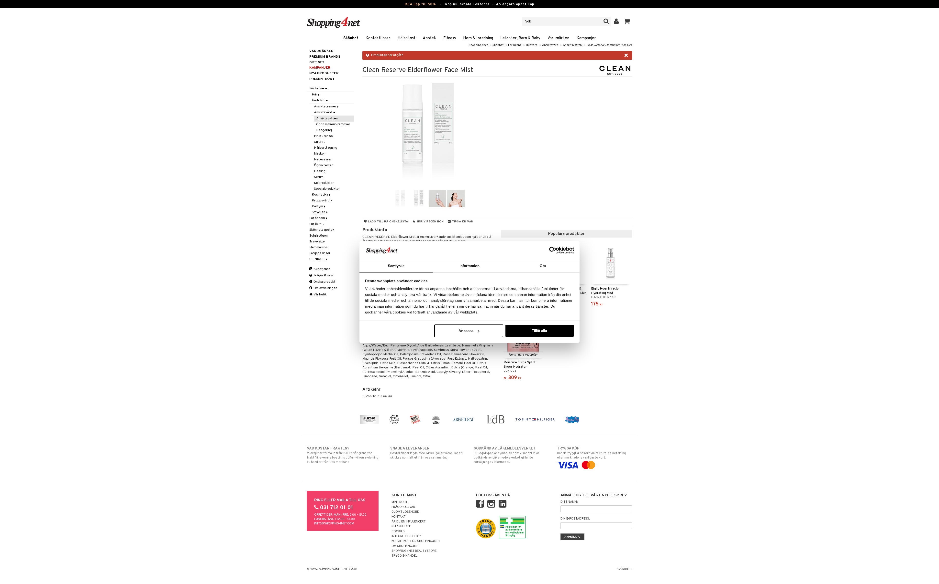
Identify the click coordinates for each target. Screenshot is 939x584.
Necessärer (323, 159)
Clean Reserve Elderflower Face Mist (609, 45)
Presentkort (322, 79)
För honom (317, 218)
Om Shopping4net (405, 546)
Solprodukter (324, 183)
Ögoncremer (323, 165)
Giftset (319, 142)
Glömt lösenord (405, 512)
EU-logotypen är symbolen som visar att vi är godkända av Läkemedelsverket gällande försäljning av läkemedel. (506, 455)
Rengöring (324, 130)
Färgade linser (319, 253)
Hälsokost (406, 38)
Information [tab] (469, 266)
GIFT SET (316, 62)
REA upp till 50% (420, 4)
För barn (315, 224)
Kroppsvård (321, 200)
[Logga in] (616, 21)
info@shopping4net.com (334, 524)
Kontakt (398, 517)
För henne (514, 45)
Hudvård (531, 45)
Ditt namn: (569, 502)
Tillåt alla (539, 331)
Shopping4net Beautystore (413, 551)
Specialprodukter (327, 189)
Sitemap (350, 570)
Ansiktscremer (325, 106)
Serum (319, 177)
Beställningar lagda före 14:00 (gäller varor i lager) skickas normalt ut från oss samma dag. (426, 453)
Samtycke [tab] (396, 266)
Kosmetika (320, 195)
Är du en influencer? (408, 522)
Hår (315, 95)
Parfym (318, 206)
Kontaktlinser (378, 38)
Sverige (623, 570)
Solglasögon (318, 236)
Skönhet (350, 38)
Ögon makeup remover (333, 124)
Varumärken (558, 38)
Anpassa (465, 331)
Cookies (398, 531)
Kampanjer (586, 38)
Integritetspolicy (406, 536)
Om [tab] (543, 266)
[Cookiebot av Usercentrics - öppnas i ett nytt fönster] (552, 250)
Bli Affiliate (401, 527)
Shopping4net (478, 45)
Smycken (319, 212)
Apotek (429, 38)
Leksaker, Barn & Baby (520, 38)
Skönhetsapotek (321, 230)
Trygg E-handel (404, 556)
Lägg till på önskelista (387, 222)
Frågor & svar (323, 275)
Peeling (319, 171)
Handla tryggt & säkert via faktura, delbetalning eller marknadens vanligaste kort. (591, 453)
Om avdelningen (325, 288)
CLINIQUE (317, 259)
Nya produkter (324, 73)
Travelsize (317, 242)
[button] (627, 21)
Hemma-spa (318, 247)
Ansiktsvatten (572, 45)
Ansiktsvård (550, 45)
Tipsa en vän (462, 222)
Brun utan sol (324, 136)
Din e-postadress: (575, 519)
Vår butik (320, 294)
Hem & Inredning (478, 38)
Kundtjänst (321, 269)
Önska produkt (324, 282)
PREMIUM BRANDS (324, 57)
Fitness (449, 38)
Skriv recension (429, 222)
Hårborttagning (325, 148)
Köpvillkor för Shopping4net (415, 541)
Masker (319, 154)
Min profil (399, 502)
